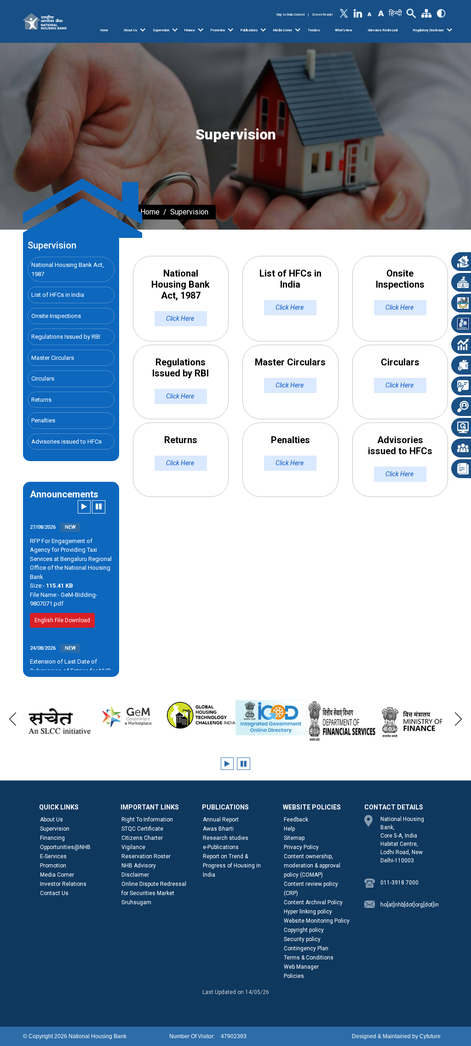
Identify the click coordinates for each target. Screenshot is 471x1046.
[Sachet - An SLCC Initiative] (58, 721)
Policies (294, 976)
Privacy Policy (301, 847)
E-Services (53, 856)
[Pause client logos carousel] (243, 763)
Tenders (314, 30)
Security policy (302, 939)
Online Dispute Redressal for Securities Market (153, 888)
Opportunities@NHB (65, 847)
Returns (41, 399)
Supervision (161, 30)
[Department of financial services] (341, 721)
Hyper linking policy (308, 911)
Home (104, 30)
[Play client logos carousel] (227, 763)
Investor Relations (63, 884)
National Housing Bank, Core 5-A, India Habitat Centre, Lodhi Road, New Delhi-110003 (402, 840)
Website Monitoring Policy (317, 921)
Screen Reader (322, 14)
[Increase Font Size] (380, 12)
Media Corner (282, 30)
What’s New (343, 30)
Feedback (296, 819)
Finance (189, 30)
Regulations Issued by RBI (65, 336)
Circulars (42, 378)
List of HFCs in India (57, 294)
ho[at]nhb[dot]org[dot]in (406, 905)
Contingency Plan (306, 948)
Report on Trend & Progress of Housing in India (232, 865)
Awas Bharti (218, 829)
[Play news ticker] (84, 507)
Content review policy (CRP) (311, 888)
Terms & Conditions (308, 957)
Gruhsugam (136, 902)
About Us (130, 30)
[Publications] (263, 30)
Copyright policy (304, 930)
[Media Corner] (297, 30)
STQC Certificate (142, 829)
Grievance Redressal (382, 30)
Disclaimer (135, 875)
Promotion (218, 30)
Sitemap (294, 838)
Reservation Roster (146, 856)
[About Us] (142, 30)
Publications (249, 30)
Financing (52, 838)
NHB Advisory (138, 865)
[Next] (458, 717)
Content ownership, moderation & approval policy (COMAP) (312, 865)
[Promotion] (230, 30)
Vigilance (133, 847)
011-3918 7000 (399, 882)
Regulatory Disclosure (428, 30)
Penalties (43, 420)
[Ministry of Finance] (412, 722)
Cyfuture (430, 1036)
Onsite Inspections (56, 315)
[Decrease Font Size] (370, 14)
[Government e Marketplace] (129, 715)
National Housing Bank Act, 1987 (67, 269)
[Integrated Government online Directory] (271, 717)
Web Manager (301, 967)
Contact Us (54, 893)
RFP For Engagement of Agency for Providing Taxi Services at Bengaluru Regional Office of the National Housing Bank (71, 554)
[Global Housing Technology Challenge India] (200, 715)
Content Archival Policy (313, 902)
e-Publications (221, 847)
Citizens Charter (142, 838)
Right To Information (147, 819)
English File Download (62, 616)
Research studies (225, 838)
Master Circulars (52, 357)
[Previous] (12, 717)
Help (289, 829)
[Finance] (200, 30)
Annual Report (221, 819)
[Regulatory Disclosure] (449, 30)
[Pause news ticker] (98, 507)
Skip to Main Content (290, 14)
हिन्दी (395, 13)
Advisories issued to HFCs (66, 441)
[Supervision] (175, 30)
